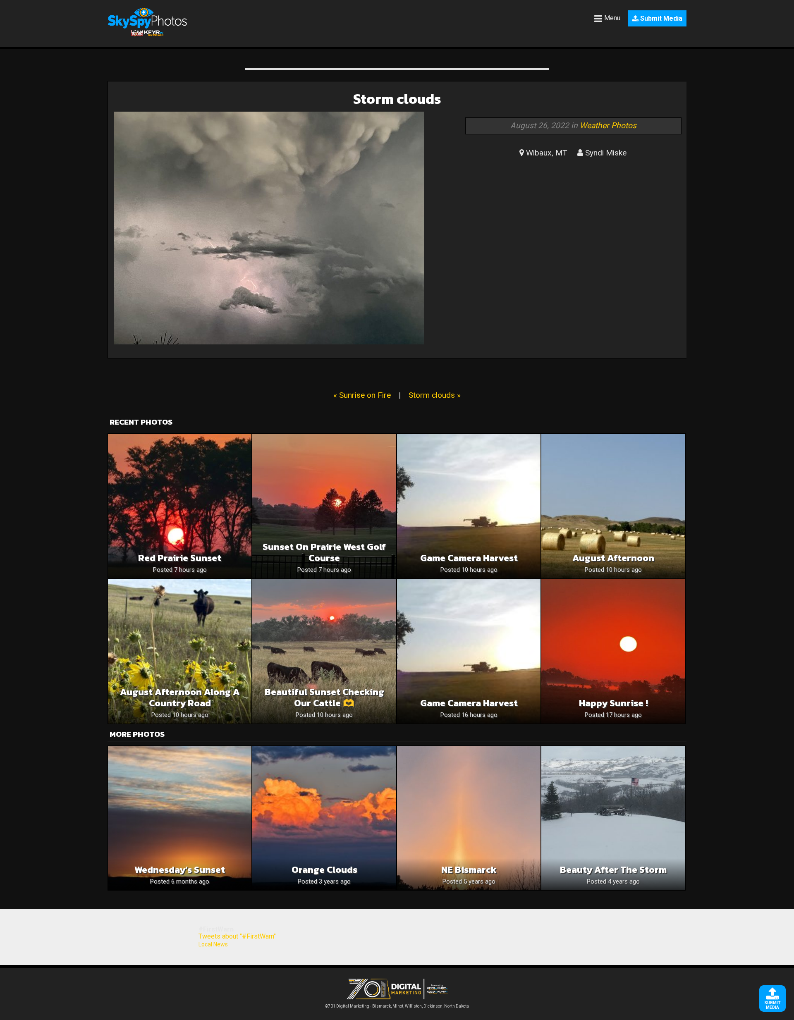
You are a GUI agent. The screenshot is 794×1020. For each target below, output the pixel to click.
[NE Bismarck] (469, 818)
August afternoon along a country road (180, 697)
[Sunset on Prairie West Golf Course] (324, 505)
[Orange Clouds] (324, 818)
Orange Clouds (324, 869)
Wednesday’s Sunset (179, 869)
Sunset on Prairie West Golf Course (324, 552)
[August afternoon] (613, 505)
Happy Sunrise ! (613, 703)
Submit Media (660, 18)
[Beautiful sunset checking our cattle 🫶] (324, 651)
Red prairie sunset (179, 558)
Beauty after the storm (613, 869)
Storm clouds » (435, 395)
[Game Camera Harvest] (469, 505)
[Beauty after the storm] (613, 818)
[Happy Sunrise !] (613, 651)
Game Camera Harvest (469, 558)
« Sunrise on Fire (362, 395)
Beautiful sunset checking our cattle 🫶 (324, 697)
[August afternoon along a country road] (180, 651)
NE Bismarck (469, 869)
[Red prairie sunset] (180, 505)
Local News (213, 944)
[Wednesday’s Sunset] (180, 818)
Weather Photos (608, 125)
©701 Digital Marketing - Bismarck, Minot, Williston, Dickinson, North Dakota (397, 1006)
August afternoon (613, 558)
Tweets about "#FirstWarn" (237, 936)
